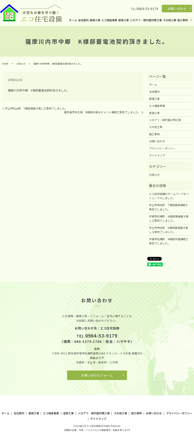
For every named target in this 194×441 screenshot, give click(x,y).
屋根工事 (95, 20)
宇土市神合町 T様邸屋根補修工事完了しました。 (168, 207)
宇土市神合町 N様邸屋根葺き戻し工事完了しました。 (168, 230)
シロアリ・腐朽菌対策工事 (146, 20)
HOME (5, 63)
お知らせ (21, 63)
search (191, 20)
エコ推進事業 (109, 20)
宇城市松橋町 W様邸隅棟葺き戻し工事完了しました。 (169, 218)
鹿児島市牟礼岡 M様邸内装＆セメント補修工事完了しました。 (102, 112)
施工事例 (182, 20)
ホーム (73, 20)
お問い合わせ (177, 8)
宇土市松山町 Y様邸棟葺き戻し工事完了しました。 (36, 108)
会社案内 (83, 20)
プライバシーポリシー (162, 148)
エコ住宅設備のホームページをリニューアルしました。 (169, 196)
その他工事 (169, 20)
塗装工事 (123, 20)
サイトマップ (157, 155)
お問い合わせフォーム (97, 375)
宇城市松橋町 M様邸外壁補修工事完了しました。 (168, 241)
